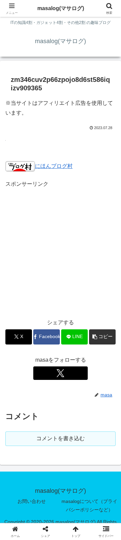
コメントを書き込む (60, 438)
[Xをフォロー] (60, 373)
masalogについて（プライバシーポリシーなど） (89, 505)
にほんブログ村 (54, 166)
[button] (102, 336)
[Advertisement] (60, 249)
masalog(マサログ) (60, 8)
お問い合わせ (31, 501)
